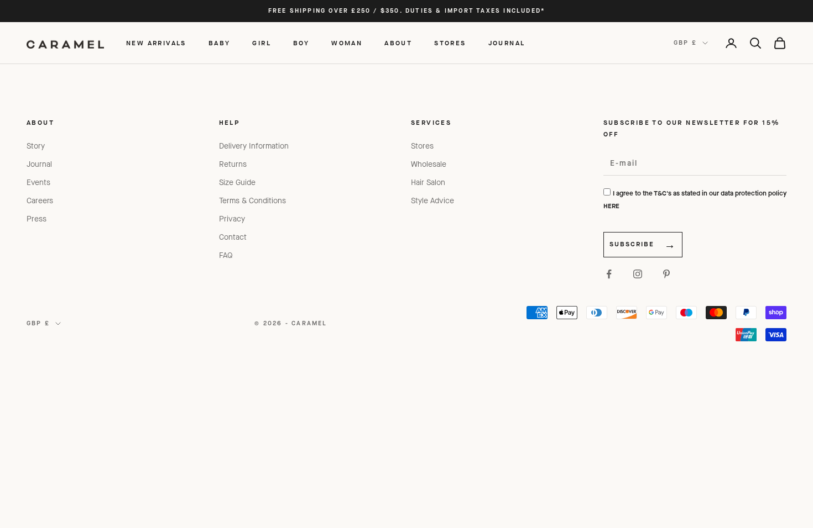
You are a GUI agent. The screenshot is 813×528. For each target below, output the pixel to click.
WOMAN (346, 43)
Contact (233, 237)
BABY (220, 43)
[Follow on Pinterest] (666, 273)
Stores (422, 146)
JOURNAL (506, 43)
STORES (450, 43)
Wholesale (428, 164)
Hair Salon (428, 182)
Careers (40, 201)
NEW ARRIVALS (156, 43)
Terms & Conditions (252, 201)
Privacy (232, 219)
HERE (611, 206)
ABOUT (398, 43)
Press (36, 219)
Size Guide (237, 182)
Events (38, 182)
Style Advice (432, 201)
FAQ (226, 255)
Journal (39, 164)
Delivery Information (254, 146)
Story (36, 146)
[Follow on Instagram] (637, 273)
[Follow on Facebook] (608, 273)
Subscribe (631, 244)
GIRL (261, 43)
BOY (301, 43)
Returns (233, 164)
